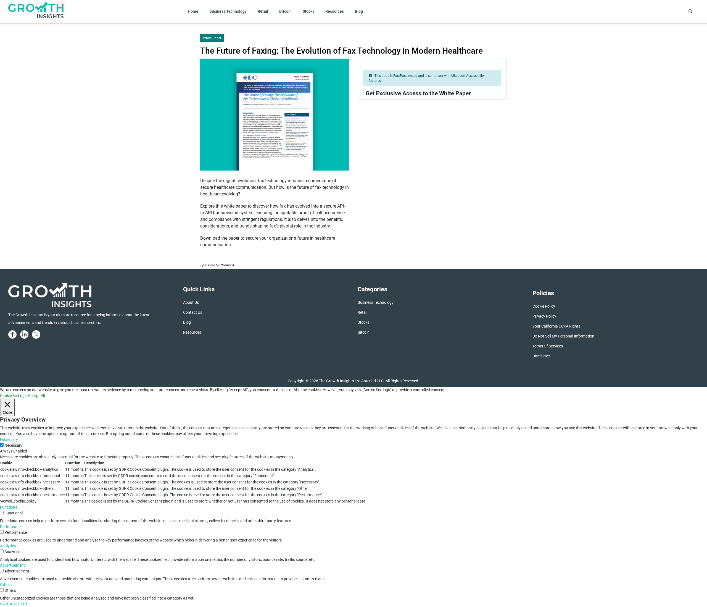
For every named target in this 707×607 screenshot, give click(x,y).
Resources (334, 11)
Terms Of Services (547, 346)
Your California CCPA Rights (556, 326)
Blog (359, 11)
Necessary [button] (9, 439)
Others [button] (6, 584)
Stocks (308, 11)
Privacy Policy (544, 316)
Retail (263, 11)
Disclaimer (541, 356)
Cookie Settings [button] (13, 395)
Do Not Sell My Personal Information (563, 336)
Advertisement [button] (12, 565)
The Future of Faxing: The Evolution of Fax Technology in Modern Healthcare (341, 51)
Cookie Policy (543, 306)
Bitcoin (285, 11)
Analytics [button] (8, 546)
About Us (191, 302)
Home (193, 11)
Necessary (13, 445)
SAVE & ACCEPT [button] (14, 604)
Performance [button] (11, 526)
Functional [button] (9, 507)
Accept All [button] (36, 395)
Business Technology (228, 11)
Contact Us (192, 312)
